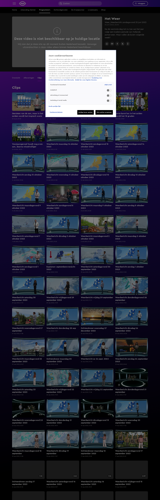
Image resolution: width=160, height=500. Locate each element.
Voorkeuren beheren (56, 112)
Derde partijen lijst (55, 106)
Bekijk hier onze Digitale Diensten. (86, 80)
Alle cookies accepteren (104, 112)
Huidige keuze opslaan (85, 112)
